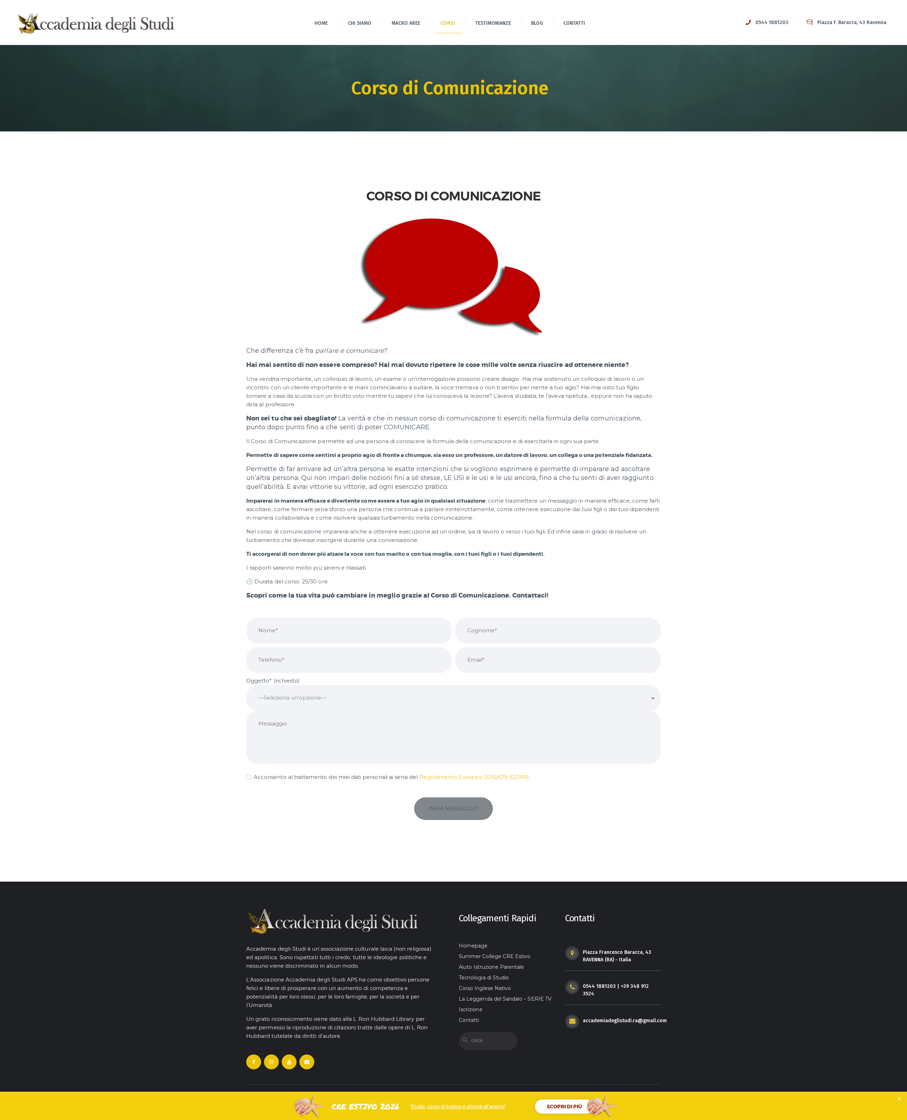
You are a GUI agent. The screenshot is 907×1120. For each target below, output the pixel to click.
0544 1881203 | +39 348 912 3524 (616, 990)
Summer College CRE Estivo (494, 956)
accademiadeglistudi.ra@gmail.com (625, 1021)
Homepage (473, 946)
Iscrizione (471, 1009)
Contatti (469, 1020)
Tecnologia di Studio (484, 977)
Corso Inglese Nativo (485, 988)
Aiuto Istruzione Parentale (491, 967)
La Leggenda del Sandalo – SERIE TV (505, 999)
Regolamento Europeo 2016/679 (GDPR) (474, 777)
